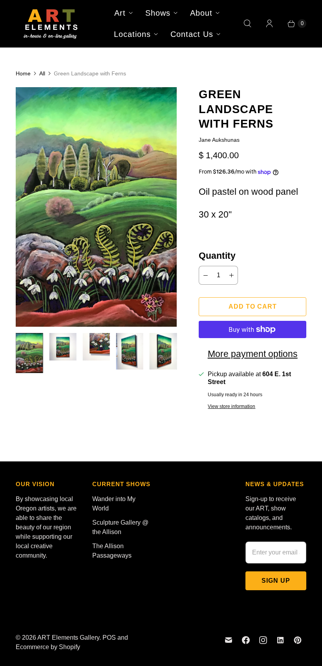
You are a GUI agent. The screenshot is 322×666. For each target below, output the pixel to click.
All (42, 73)
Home (23, 73)
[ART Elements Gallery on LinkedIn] (280, 640)
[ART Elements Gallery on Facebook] (245, 640)
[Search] (247, 23)
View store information (231, 406)
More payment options (253, 354)
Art (120, 13)
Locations (132, 34)
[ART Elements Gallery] (51, 23)
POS (109, 637)
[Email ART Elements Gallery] (228, 640)
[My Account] (269, 23)
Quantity (217, 256)
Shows (157, 13)
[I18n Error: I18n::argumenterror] (29, 353)
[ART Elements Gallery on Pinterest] (297, 640)
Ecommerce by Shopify (48, 647)
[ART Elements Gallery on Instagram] (263, 640)
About (201, 13)
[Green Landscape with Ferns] (96, 207)
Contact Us (191, 34)
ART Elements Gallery (68, 637)
